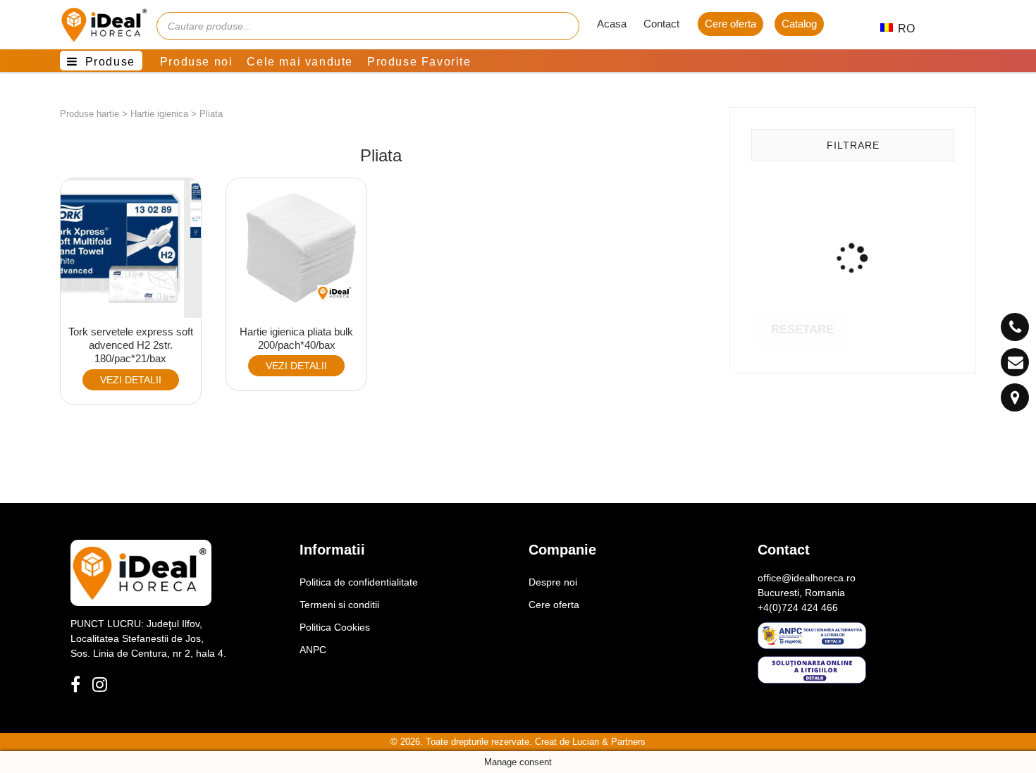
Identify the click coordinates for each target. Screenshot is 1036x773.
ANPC (313, 649)
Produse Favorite (419, 62)
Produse (110, 62)
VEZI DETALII (130, 379)
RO (899, 29)
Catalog (799, 24)
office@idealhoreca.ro (807, 577)
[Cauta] (561, 26)
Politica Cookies (335, 627)
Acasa (612, 24)
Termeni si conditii (339, 604)
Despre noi (553, 582)
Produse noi (196, 62)
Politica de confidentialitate (359, 582)
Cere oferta (730, 24)
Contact (661, 24)
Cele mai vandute (300, 62)
